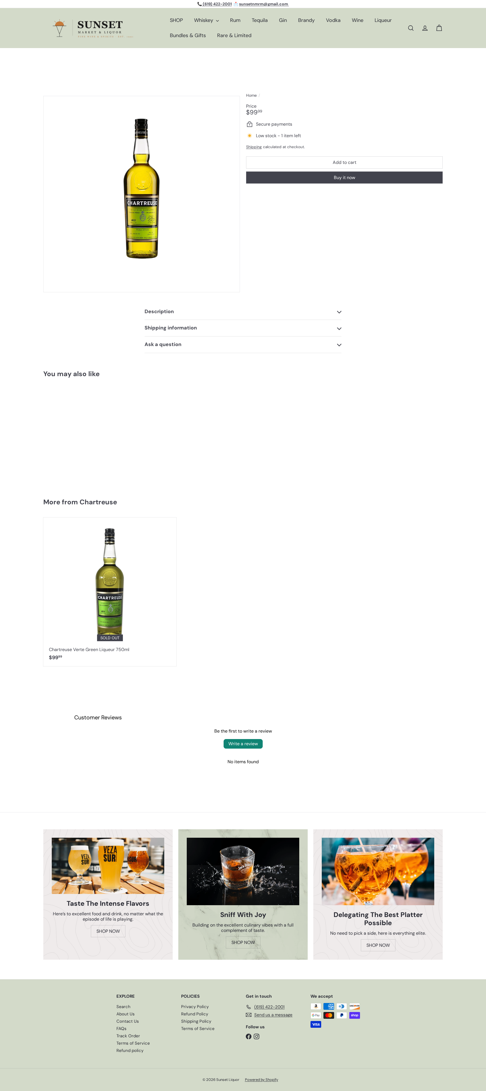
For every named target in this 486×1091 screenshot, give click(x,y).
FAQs (121, 1028)
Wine (357, 20)
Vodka (333, 20)
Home (251, 95)
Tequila (260, 20)
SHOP (176, 20)
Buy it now (344, 177)
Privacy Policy (195, 1006)
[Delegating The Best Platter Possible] (378, 871)
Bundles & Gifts (188, 35)
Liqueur (383, 20)
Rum (235, 20)
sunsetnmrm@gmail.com (264, 3)
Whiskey (204, 20)
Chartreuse (98, 502)
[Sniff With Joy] (243, 871)
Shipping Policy (196, 1021)
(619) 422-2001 (217, 3)
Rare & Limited (234, 35)
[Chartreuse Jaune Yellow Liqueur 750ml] (76, 435)
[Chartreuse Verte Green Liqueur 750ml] (109, 592)
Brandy (306, 20)
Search (123, 1006)
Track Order (128, 1036)
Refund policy (129, 1050)
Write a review (243, 744)
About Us (125, 1014)
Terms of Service (133, 1043)
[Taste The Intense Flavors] (108, 866)
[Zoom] (142, 194)
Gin (283, 20)
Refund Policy (194, 1014)
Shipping (254, 146)
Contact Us (127, 1021)
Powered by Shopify (261, 1079)
